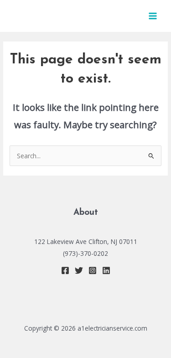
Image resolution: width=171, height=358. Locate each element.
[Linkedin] (106, 270)
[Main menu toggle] (153, 16)
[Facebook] (65, 270)
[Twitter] (79, 270)
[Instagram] (92, 270)
